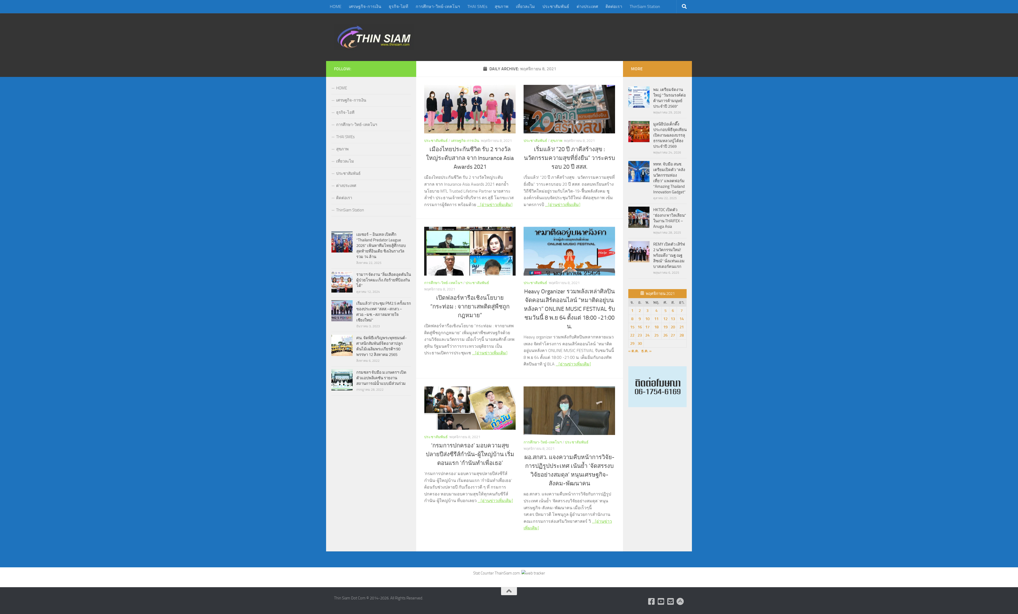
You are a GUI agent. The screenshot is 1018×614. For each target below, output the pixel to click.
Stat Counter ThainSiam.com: (497, 573)
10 (647, 318)
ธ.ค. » (646, 351)
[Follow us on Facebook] (651, 601)
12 (665, 318)
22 (632, 335)
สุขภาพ (501, 6)
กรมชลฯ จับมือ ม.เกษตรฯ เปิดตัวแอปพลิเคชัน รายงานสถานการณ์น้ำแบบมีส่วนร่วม (381, 378)
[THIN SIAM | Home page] (374, 37)
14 (681, 318)
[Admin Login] (680, 601)
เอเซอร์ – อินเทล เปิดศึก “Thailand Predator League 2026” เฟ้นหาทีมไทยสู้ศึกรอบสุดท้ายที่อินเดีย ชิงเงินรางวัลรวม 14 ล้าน (381, 245)
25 (656, 335)
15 (632, 327)
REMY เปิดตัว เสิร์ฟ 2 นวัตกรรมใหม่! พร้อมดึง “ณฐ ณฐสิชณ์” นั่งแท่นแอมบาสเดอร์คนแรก (669, 255)
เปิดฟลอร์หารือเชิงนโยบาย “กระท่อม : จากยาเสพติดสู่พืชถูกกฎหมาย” (470, 306)
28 (681, 335)
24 (647, 335)
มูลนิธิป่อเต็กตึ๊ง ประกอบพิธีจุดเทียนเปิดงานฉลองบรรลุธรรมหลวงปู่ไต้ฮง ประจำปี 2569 (670, 135)
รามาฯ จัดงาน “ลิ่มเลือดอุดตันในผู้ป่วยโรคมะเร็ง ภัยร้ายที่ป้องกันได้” (383, 280)
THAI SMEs (477, 6)
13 (673, 318)
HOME (335, 6)
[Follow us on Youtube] (661, 601)
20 (673, 327)
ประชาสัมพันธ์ (555, 6)
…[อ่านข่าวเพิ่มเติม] (494, 204)
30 (640, 343)
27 (673, 335)
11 (656, 318)
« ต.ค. (633, 351)
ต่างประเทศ (587, 6)
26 (665, 335)
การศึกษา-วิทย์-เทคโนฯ (438, 6)
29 (632, 343)
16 (640, 327)
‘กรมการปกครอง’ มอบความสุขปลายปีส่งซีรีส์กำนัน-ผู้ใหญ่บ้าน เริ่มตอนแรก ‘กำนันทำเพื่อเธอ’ (470, 454)
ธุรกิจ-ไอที (398, 6)
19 (665, 327)
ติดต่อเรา (613, 6)
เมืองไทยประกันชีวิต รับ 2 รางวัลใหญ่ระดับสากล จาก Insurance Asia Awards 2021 (470, 158)
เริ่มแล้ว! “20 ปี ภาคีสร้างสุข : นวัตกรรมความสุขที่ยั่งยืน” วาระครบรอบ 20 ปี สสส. (569, 158)
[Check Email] (670, 601)
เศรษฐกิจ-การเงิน (365, 6)
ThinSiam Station (645, 6)
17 (647, 327)
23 (640, 335)
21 (681, 327)
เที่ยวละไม (525, 6)
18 (656, 327)
